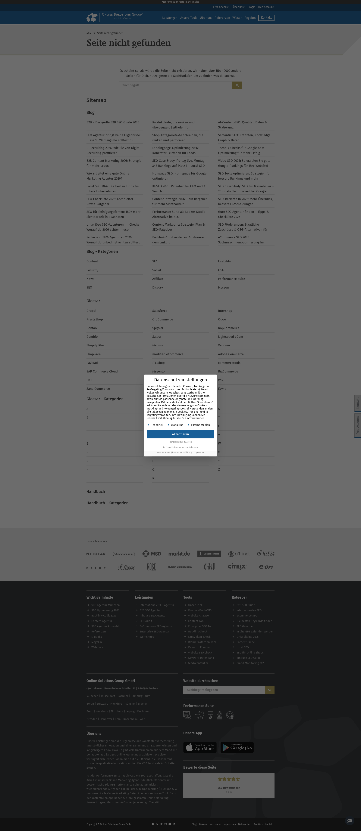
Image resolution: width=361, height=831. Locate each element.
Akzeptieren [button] (180, 434)
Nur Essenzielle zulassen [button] (180, 442)
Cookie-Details (163, 452)
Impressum (199, 452)
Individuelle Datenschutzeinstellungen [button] (180, 447)
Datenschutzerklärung (182, 452)
